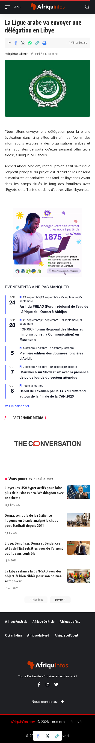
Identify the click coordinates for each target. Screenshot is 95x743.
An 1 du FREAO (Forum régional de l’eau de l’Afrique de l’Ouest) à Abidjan (54, 309)
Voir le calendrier (17, 406)
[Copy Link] (37, 43)
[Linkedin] (47, 684)
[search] (87, 7)
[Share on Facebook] (15, 43)
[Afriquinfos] (47, 7)
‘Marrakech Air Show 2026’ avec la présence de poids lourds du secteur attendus (54, 375)
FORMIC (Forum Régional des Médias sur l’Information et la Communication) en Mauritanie (52, 334)
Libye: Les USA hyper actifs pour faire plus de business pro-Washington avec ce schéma (34, 493)
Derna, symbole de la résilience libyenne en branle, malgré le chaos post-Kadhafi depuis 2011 (31, 520)
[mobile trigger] (8, 7)
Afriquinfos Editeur (16, 54)
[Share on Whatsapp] (30, 43)
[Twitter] (56, 684)
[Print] (44, 43)
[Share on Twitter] (23, 43)
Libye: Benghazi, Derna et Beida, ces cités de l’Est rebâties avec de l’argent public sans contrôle (34, 548)
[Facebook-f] (39, 684)
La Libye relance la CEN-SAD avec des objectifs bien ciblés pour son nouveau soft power (34, 576)
